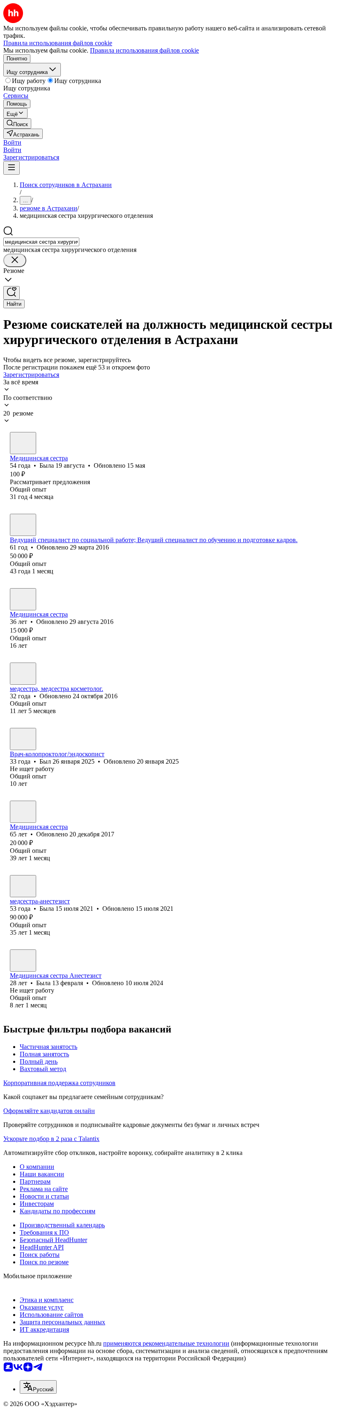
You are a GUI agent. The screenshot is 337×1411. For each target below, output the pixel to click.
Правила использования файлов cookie (144, 50)
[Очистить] (14, 260)
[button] (12, 142)
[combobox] (41, 242)
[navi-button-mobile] (11, 168)
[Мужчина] (23, 739)
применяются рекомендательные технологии (166, 1343)
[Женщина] (23, 443)
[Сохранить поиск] (11, 293)
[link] (17, 123)
